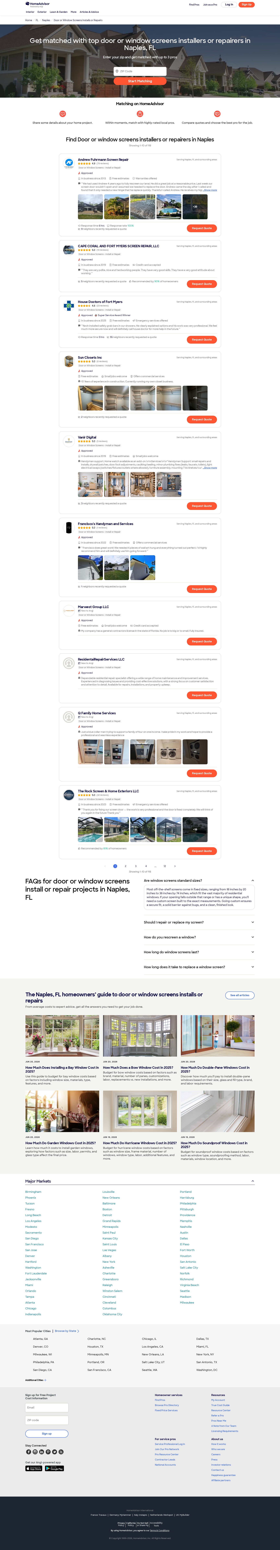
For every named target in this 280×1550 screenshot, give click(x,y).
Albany (107, 1256)
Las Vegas (109, 1250)
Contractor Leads (165, 1459)
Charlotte (109, 1273)
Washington (33, 1267)
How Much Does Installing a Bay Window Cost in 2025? (62, 1069)
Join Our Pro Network (167, 1449)
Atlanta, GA (40, 1339)
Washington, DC (206, 1370)
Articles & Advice (89, 12)
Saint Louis (110, 1244)
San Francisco (34, 1244)
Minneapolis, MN (98, 1354)
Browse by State (65, 1331)
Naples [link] (46, 20)
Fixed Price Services (166, 1410)
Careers (215, 1454)
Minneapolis (110, 1227)
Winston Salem (112, 1291)
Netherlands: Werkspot (161, 1515)
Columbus (109, 1308)
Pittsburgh (187, 1209)
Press (214, 1459)
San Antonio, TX (206, 1362)
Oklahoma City (112, 1314)
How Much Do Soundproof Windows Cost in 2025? (214, 1145)
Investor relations (221, 1464)
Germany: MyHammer (120, 1515)
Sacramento (33, 1232)
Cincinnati (109, 1297)
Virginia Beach (189, 1285)
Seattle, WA (149, 1370)
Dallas (184, 1238)
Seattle (185, 1291)
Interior (30, 12)
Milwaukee (187, 1302)
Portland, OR (96, 1362)
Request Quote (202, 228)
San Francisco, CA (99, 1370)
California (130, 1524)
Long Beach (33, 1215)
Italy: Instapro (140, 1515)
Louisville (109, 1192)
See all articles (239, 995)
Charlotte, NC (97, 1339)
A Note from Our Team (223, 1426)
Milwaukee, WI (42, 1354)
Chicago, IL (149, 1339)
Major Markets (38, 1181)
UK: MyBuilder (182, 1515)
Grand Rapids (112, 1221)
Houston (185, 1256)
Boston (107, 1209)
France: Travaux (98, 1515)
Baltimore (109, 1203)
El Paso (184, 1244)
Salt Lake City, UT (153, 1362)
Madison (185, 1297)
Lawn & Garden (59, 12)
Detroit (107, 1215)
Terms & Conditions (159, 1530)
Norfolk (185, 1273)
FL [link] (37, 20)
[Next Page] (175, 866)
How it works (218, 1444)
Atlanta (30, 1302)
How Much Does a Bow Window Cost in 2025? (138, 1068)
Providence (187, 1215)
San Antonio (188, 1262)
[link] (140, 163)
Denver (30, 1256)
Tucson (30, 1203)
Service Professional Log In (170, 1444)
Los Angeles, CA (152, 1346)
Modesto (31, 1227)
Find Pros (160, 1400)
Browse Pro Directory (167, 1405)
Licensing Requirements (224, 1431)
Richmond (186, 1279)
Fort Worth (187, 1250)
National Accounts (165, 1464)
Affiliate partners (220, 1480)
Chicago (30, 1308)
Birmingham (33, 1192)
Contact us (217, 1470)
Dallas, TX (202, 1339)
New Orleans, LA (153, 1354)
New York (109, 1262)
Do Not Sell (142, 1524)
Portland (186, 1192)
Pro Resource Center (167, 1454)
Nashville (186, 1227)
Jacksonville (33, 1279)
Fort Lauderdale (36, 1273)
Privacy (121, 1524)
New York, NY (205, 1354)
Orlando (30, 1291)
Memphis (186, 1221)
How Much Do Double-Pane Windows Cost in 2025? (215, 1069)
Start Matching (140, 81)
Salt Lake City (189, 1267)
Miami (29, 1285)
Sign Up (247, 4)
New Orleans (111, 1197)
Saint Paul (109, 1232)
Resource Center (221, 1410)
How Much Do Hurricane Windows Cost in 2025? (140, 1143)
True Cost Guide (220, 1405)
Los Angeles (33, 1221)
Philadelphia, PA (43, 1362)
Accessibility (156, 1524)
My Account (218, 1400)
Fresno (29, 1209)
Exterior (42, 12)
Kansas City (110, 1238)
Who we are (218, 1449)
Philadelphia (188, 1203)
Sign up (47, 1433)
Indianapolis (33, 1314)
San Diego (32, 1238)
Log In (229, 4)
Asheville (108, 1267)
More (73, 12)
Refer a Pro (217, 1415)
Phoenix (30, 1197)
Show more (210, 190)
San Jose (31, 1250)
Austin (184, 1232)
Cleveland (109, 1302)
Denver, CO (40, 1346)
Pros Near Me (218, 1420)
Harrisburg (187, 1197)
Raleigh (107, 1285)
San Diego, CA (42, 1370)
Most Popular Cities (38, 1331)
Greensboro (111, 1279)
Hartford (30, 1262)
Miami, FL (202, 1346)
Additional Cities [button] (34, 1380)
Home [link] (28, 20)
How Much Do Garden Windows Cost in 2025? (60, 1143)
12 (165, 866)
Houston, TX (95, 1346)
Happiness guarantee (223, 1475)
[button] (90, 206)
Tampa (29, 1297)
